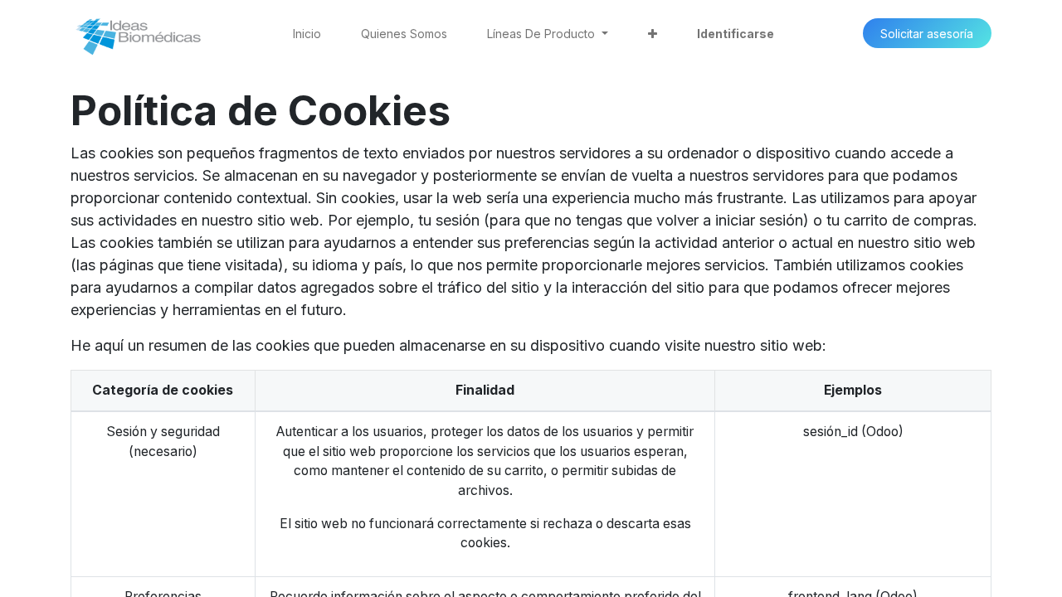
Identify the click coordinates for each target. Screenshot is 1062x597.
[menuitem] (307, 33)
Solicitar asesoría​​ (926, 34)
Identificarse (735, 34)
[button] (652, 33)
